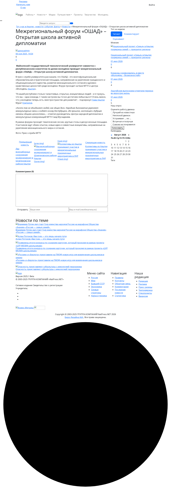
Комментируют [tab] (131, 34)
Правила (119, 277)
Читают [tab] (116, 34)
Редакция (143, 281)
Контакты (119, 280)
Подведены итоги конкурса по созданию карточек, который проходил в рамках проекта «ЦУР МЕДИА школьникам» (62, 249)
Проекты (78, 14)
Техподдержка (145, 290)
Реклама (23, 1)
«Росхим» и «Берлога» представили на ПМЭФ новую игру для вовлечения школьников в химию (59, 261)
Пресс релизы (145, 287)
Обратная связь (123, 283)
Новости (41, 14)
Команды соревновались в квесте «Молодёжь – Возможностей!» (127, 74)
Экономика (96, 286)
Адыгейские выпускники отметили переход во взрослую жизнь (132, 92)
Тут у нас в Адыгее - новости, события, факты (38, 26)
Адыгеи (31, 88)
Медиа (52, 14)
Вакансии (143, 296)
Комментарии (122, 286)
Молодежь (103, 14)
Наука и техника (99, 295)
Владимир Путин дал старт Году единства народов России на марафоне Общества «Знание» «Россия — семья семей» (61, 231)
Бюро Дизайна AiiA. (74, 317)
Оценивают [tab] (118, 39)
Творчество (90, 14)
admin (27, 50)
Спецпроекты (145, 293)
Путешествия (63, 14)
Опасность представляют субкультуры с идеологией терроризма (48, 269)
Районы (29, 14)
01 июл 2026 (117, 61)
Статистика (120, 295)
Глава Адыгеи (98, 100)
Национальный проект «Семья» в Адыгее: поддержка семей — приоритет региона (131, 56)
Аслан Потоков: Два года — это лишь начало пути (40, 239)
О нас (23, 7)
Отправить (22, 209)
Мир (93, 280)
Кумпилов (27, 103)
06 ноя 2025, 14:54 (24, 53)
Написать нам (23, 4)
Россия (94, 277)
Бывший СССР (98, 283)
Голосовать (117, 127)
